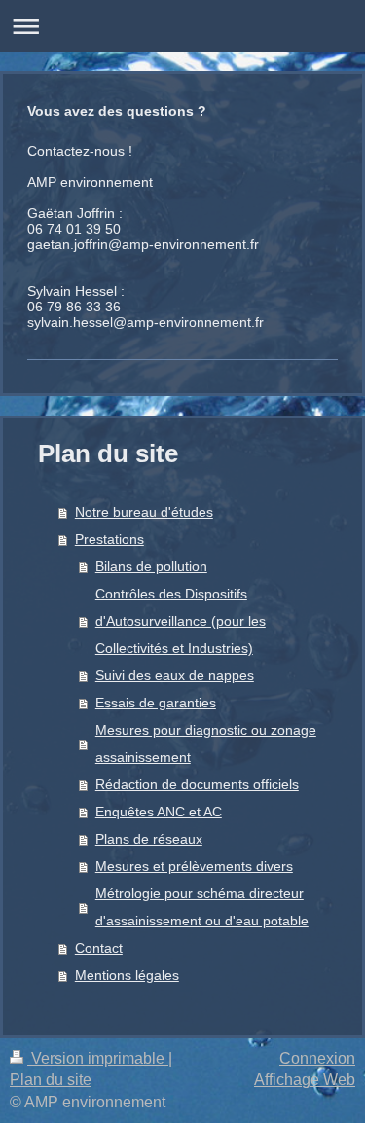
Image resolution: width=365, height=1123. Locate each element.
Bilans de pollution (151, 566)
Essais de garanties (155, 702)
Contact (99, 948)
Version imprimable (97, 1058)
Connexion (317, 1058)
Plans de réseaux (148, 839)
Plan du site (50, 1079)
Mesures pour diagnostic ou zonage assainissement (205, 743)
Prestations (109, 539)
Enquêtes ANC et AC (158, 811)
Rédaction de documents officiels (197, 784)
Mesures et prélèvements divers (194, 866)
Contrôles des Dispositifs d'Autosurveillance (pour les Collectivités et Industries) (180, 621)
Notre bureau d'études (144, 512)
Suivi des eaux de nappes (174, 675)
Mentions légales (127, 975)
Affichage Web (304, 1079)
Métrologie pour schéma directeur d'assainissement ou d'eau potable (202, 907)
